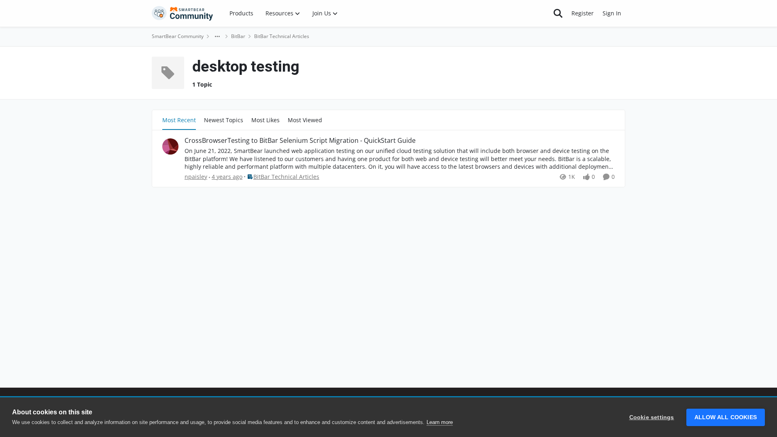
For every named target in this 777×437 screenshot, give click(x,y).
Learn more (440, 422)
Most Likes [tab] (265, 120)
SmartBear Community (178, 36)
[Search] (558, 13)
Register (582, 13)
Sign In (612, 13)
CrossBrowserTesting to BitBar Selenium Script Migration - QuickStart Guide (300, 140)
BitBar (238, 36)
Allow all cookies (725, 417)
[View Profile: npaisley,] (170, 146)
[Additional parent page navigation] (217, 36)
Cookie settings (651, 417)
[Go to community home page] (182, 13)
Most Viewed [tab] (305, 120)
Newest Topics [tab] (223, 120)
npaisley (196, 176)
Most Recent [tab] (179, 120)
